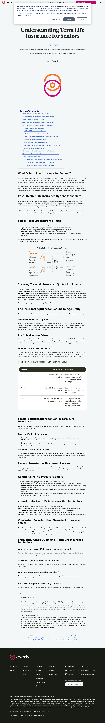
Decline (82, 19)
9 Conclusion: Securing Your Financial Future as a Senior (40, 154)
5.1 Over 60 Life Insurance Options (35, 128)
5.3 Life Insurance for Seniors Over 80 (36, 134)
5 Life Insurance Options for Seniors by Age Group (38, 125)
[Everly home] (19, 2)
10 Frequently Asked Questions (32, 157)
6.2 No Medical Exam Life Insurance (35, 142)
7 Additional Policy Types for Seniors (33, 148)
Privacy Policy (75, 10)
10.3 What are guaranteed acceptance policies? (39, 165)
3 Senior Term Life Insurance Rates (33, 119)
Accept (69, 19)
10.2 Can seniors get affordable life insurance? (39, 162)
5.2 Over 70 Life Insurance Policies (35, 131)
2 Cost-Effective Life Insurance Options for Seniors (38, 116)
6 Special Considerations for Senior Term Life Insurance (40, 137)
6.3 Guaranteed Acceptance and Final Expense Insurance (42, 145)
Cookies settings (55, 19)
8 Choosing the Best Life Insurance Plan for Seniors (38, 151)
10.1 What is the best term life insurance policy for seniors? (43, 159)
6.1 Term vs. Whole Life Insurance (35, 139)
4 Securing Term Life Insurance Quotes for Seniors (38, 122)
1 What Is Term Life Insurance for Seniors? (35, 114)
